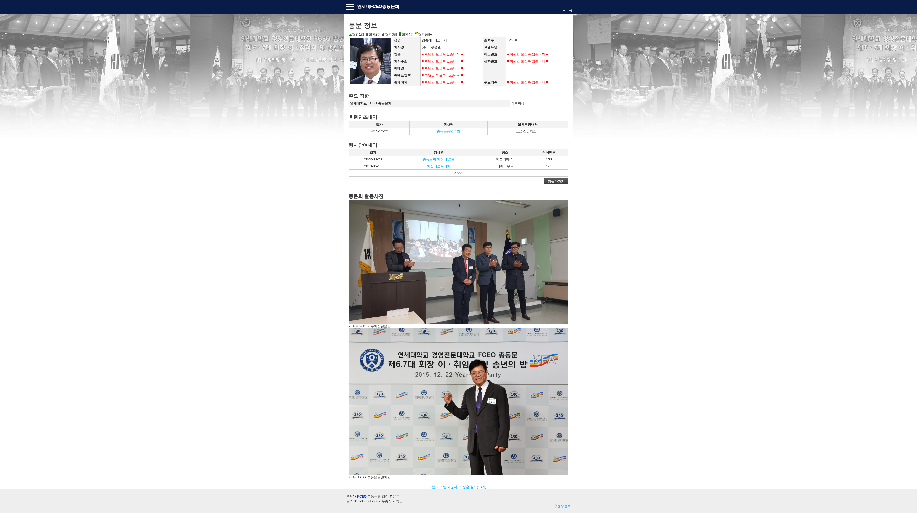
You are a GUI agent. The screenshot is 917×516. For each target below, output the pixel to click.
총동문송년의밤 (448, 131)
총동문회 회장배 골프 (439, 159)
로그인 (567, 11)
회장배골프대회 (438, 166)
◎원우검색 (562, 506)
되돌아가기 (556, 181)
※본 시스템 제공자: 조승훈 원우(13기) (458, 487)
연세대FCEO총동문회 (378, 6)
